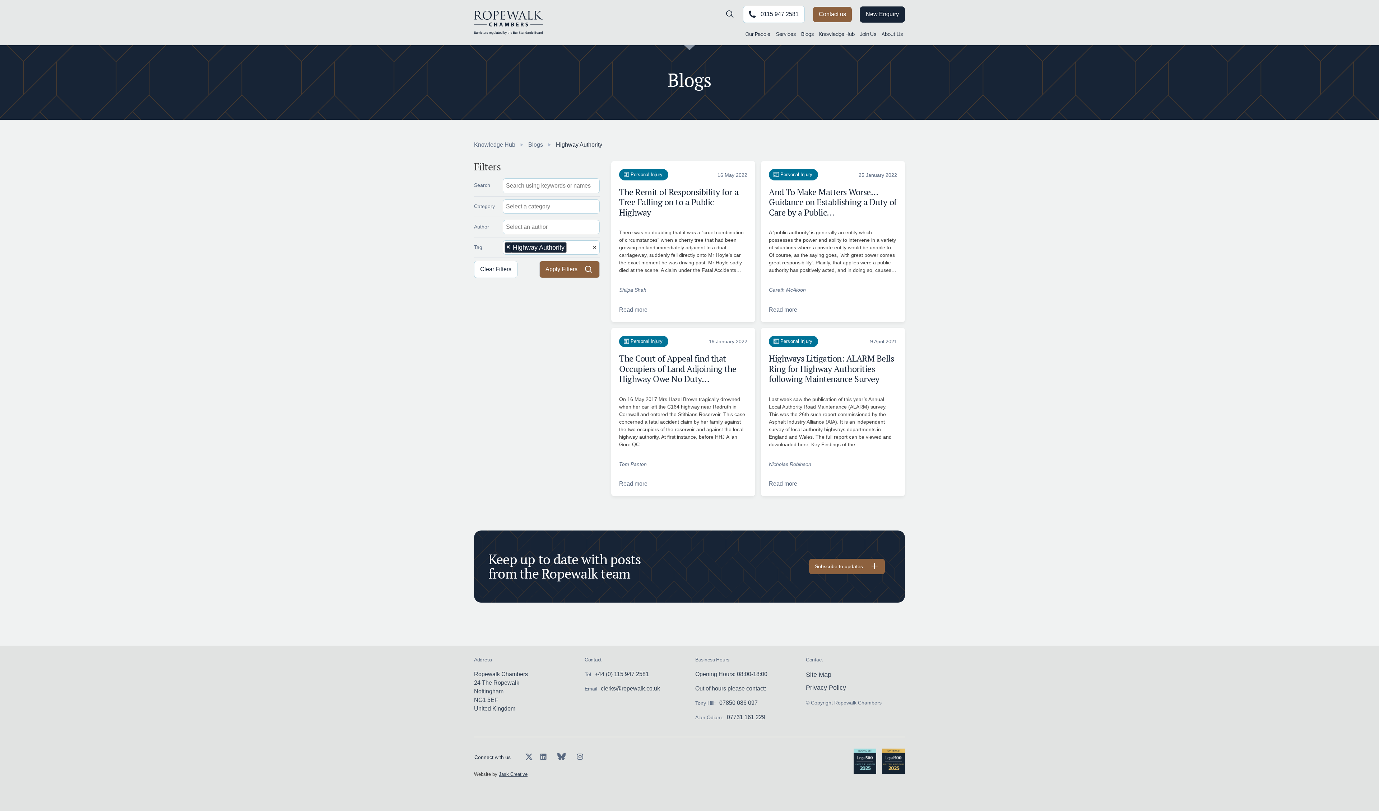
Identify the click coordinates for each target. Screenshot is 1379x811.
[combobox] (551, 206)
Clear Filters (495, 269)
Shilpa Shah (632, 290)
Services (786, 33)
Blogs (807, 33)
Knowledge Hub (837, 33)
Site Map (818, 674)
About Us (892, 33)
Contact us (832, 14)
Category (484, 206)
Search (482, 185)
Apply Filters (561, 269)
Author (481, 227)
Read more (633, 310)
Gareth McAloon (787, 290)
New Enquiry (882, 14)
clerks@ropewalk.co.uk (630, 688)
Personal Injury (647, 174)
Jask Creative (513, 774)
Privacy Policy (826, 687)
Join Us (868, 33)
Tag (478, 247)
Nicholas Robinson (790, 464)
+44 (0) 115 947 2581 (622, 674)
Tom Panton (633, 464)
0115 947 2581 (780, 14)
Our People (758, 33)
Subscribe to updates (839, 566)
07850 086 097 (738, 703)
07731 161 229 (746, 717)
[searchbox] (539, 206)
